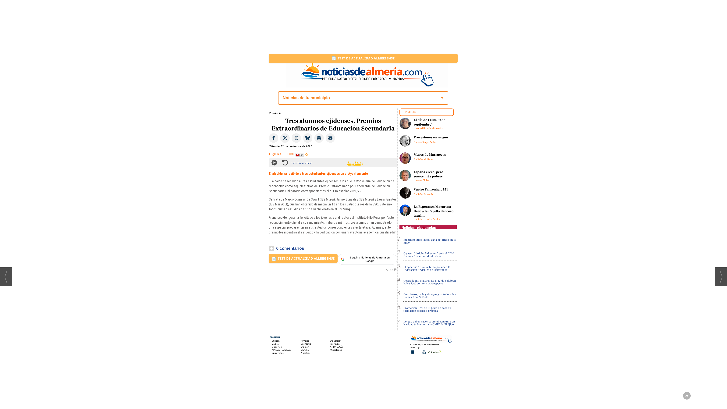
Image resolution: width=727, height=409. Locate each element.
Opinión (305, 346)
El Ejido (289, 154)
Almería (305, 340)
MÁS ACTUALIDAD (282, 349)
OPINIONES (410, 112)
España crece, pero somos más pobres (428, 174)
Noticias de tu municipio (306, 97)
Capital (275, 343)
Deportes (277, 346)
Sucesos (276, 340)
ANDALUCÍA (336, 346)
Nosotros (305, 352)
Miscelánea (336, 349)
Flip (301, 154)
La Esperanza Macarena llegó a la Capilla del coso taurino (433, 211)
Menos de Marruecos (430, 154)
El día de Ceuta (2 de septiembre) (429, 122)
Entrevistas (278, 352)
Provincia (275, 113)
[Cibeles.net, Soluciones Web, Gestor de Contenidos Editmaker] (435, 351)
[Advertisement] (363, 26)
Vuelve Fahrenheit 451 (431, 189)
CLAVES (305, 349)
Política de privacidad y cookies (424, 344)
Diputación (335, 340)
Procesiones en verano (431, 137)
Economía (306, 343)
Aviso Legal (415, 347)
